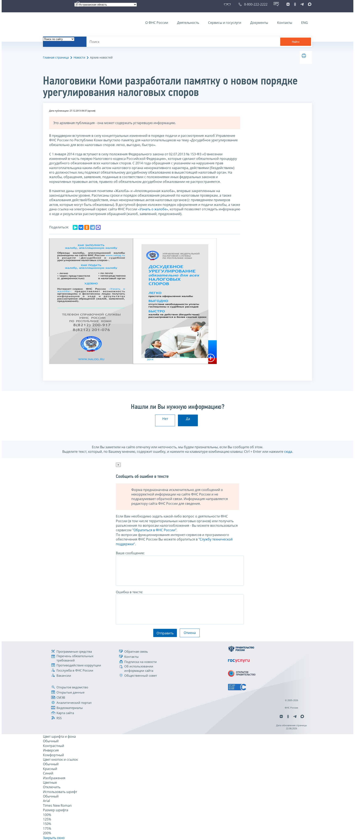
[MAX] (98, 227)
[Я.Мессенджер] (75, 227)
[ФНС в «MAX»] (309, 4)
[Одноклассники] (86, 227)
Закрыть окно (54, 837)
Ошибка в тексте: (129, 592)
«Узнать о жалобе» (153, 209)
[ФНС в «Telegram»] (302, 4)
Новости (79, 57)
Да (188, 418)
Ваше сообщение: (130, 553)
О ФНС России (156, 22)
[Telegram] (92, 227)
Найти (295, 41)
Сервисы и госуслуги (224, 22)
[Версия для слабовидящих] (228, 4)
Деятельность (188, 22)
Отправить (165, 633)
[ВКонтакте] (80, 227)
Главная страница (56, 57)
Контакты (284, 22)
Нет (165, 418)
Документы (259, 22)
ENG (304, 22)
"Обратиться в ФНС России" (154, 530)
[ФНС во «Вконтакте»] (288, 4)
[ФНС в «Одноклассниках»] (295, 4)
